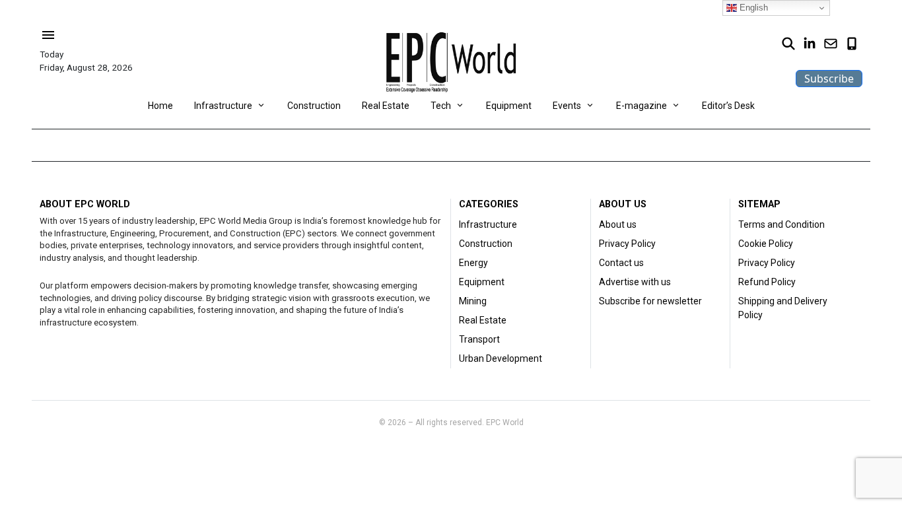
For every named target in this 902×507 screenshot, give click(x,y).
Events (567, 105)
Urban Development (500, 358)
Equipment (509, 105)
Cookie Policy (765, 243)
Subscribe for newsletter (650, 301)
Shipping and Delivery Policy (782, 308)
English (752, 8)
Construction (314, 105)
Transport (479, 339)
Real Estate (385, 105)
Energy (473, 262)
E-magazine (641, 105)
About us (618, 224)
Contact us (621, 262)
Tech (441, 105)
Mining (473, 301)
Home (160, 105)
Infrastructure (223, 105)
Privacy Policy (627, 243)
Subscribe (829, 78)
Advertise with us (635, 282)
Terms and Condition (781, 224)
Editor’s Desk (728, 105)
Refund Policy (767, 282)
